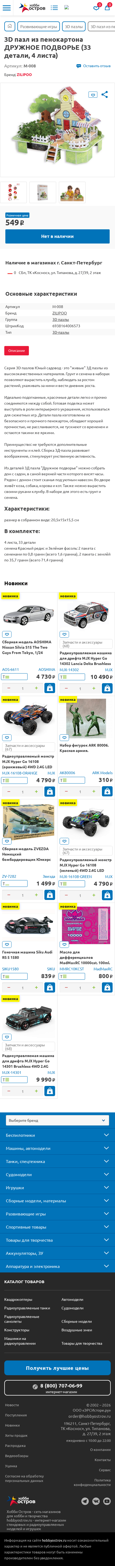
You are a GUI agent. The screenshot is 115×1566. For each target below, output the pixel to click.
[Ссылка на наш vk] (96, 1501)
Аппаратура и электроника (33, 1266)
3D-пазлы (60, 332)
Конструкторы (16, 1329)
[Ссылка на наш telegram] (85, 1501)
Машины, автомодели (28, 1148)
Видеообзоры (16, 1455)
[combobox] (57, 1120)
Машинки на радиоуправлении (20, 1340)
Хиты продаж (16, 1435)
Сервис (105, 1470)
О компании (100, 1449)
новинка (10, 595)
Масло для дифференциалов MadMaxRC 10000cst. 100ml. (85, 957)
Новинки (16, 583)
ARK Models (102, 772)
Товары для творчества (29, 1239)
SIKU (51, 969)
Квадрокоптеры (18, 1299)
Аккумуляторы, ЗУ (24, 1253)
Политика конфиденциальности (92, 1482)
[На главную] (32, 8)
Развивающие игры (26, 1213)
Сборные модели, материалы (36, 1200)
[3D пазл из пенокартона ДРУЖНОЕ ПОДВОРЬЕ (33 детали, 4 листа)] (13, 192)
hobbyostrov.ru (54, 1540)
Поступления (16, 1415)
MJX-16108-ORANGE (19, 773)
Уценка (11, 1466)
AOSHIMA (47, 669)
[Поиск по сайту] (67, 8)
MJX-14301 (11, 1072)
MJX (109, 669)
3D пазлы (60, 319)
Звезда (49, 876)
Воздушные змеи (77, 1329)
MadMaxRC (103, 969)
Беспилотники (20, 1135)
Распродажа (15, 1445)
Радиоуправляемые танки (27, 1307)
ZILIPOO (59, 312)
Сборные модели (77, 1321)
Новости (12, 1404)
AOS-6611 (10, 669)
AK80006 (67, 772)
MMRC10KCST (72, 969)
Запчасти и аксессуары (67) (25, 747)
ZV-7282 (9, 876)
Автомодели (72, 1299)
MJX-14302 (69, 669)
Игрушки (15, 1187)
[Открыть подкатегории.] (102, 1134)
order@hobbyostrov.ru (89, 1416)
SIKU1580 (10, 969)
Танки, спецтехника (25, 1161)
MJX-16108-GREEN (76, 876)
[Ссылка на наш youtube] (107, 1501)
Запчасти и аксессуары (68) (82, 644)
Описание (16, 350)
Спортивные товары (26, 1226)
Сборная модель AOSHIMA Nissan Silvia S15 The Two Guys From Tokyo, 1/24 (26, 647)
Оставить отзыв (97, 65)
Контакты (103, 1459)
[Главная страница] (9, 26)
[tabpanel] (57, 126)
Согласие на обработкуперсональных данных (24, 1478)
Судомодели (19, 1174)
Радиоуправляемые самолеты (21, 1319)
